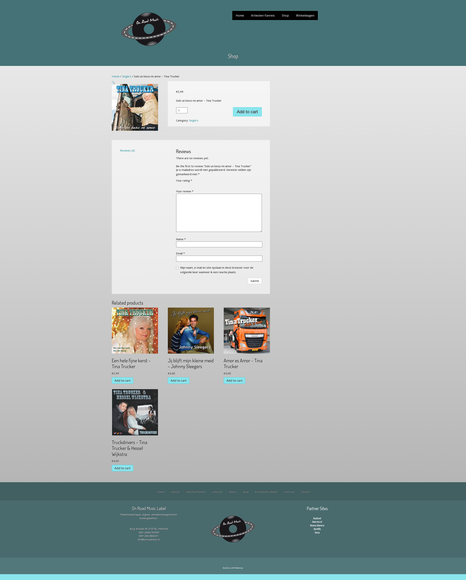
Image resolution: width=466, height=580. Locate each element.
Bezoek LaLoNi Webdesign (233, 568)
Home (240, 15)
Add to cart (247, 111)
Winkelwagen (305, 15)
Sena (317, 532)
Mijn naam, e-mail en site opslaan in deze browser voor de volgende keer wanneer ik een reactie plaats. (216, 270)
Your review (184, 191)
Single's (126, 76)
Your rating (184, 180)
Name (181, 239)
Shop (285, 15)
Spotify (317, 528)
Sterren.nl (317, 521)
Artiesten (216, 491)
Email (180, 253)
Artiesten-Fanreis (263, 15)
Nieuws (174, 491)
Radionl (317, 518)
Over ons (288, 491)
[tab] (135, 150)
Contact (304, 491)
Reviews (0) (127, 150)
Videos (232, 491)
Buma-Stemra (317, 525)
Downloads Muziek (265, 491)
